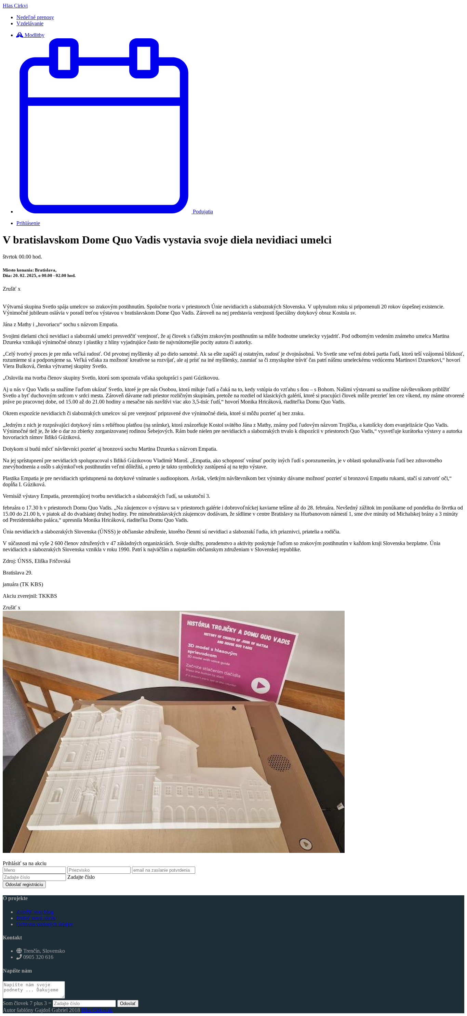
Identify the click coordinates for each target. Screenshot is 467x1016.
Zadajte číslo (80, 877)
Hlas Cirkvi (15, 6)
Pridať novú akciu (35, 918)
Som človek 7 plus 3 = (28, 1003)
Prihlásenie (28, 223)
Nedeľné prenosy (35, 17)
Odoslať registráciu (24, 884)
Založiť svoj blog (35, 912)
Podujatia (202, 211)
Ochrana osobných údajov (44, 924)
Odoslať (128, 1003)
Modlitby (33, 35)
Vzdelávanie (29, 23)
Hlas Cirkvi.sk (96, 1010)
